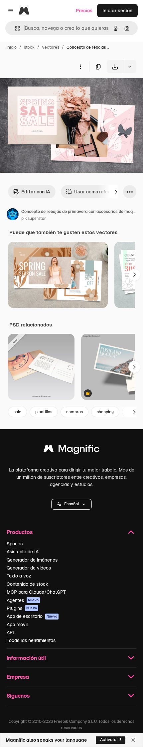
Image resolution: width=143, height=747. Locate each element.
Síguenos (18, 695)
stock (29, 47)
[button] (71, 504)
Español (71, 504)
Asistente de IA (23, 552)
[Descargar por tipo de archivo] (129, 66)
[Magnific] (71, 450)
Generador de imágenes (32, 560)
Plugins (22, 608)
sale (17, 412)
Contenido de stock (27, 584)
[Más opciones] (80, 66)
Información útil (26, 657)
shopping (105, 412)
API (10, 632)
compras (74, 412)
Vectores (50, 47)
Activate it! (110, 739)
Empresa (18, 676)
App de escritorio (32, 616)
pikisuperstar (33, 218)
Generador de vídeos (29, 568)
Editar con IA (35, 192)
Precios (84, 11)
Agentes (23, 600)
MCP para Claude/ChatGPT (36, 592)
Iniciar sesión (117, 11)
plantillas (43, 412)
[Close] (133, 740)
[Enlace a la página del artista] (13, 215)
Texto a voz (19, 576)
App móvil (17, 624)
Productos (20, 531)
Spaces (15, 544)
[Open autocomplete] (15, 28)
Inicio (12, 47)
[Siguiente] (116, 191)
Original (42, 88)
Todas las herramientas (31, 640)
